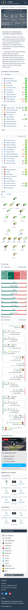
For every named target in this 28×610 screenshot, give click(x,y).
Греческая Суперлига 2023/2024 (12, 10)
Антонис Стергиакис (11, 176)
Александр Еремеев (11, 126)
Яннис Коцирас (10, 117)
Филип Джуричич (10, 99)
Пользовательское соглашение (9, 587)
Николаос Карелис (11, 163)
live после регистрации (14, 465)
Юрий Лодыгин (10, 78)
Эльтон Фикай (9, 114)
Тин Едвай (8, 83)
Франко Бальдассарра (12, 154)
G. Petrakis (8, 194)
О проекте (3, 583)
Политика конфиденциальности (9, 585)
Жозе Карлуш (9, 90)
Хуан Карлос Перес (11, 87)
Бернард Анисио (10, 119)
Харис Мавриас (10, 149)
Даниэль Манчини (10, 94)
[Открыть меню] (25, 2)
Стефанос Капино (10, 140)
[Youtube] (10, 593)
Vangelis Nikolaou (10, 181)
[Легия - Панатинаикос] (14, 482)
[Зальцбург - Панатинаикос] (14, 491)
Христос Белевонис (11, 185)
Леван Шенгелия (10, 161)
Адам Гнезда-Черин (11, 96)
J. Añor (8, 172)
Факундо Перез (10, 151)
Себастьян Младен (11, 145)
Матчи (7, 7)
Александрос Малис (11, 147)
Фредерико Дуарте (11, 169)
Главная (3, 7)
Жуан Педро (9, 174)
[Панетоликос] (22, 17)
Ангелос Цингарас (10, 183)
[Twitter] (6, 593)
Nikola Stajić (9, 178)
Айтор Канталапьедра (11, 110)
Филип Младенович (11, 123)
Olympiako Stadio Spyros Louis (9, 12)
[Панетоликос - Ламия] (14, 513)
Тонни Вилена (9, 92)
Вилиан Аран (9, 85)
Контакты (3, 590)
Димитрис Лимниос (11, 121)
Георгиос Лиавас (10, 158)
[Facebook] (2, 593)
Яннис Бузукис (10, 188)
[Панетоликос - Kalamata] (14, 521)
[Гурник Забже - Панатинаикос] (14, 500)
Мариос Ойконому (10, 142)
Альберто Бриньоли (11, 112)
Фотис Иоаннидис (10, 101)
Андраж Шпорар (10, 107)
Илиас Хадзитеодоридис (12, 156)
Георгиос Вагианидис (11, 81)
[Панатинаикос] (6, 17)
